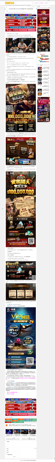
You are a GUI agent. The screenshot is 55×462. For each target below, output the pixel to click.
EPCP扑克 (15, 419)
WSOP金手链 (8, 422)
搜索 (38, 6)
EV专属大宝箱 (21, 419)
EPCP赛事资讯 (9, 5)
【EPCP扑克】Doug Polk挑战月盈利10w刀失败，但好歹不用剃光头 (45, 72)
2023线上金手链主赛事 (46, 54)
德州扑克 (44, 55)
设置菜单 (48, 0)
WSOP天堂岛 (27, 420)
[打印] (30, 7)
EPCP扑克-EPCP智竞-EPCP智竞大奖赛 (29, 460)
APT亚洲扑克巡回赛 (8, 419)
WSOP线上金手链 (34, 420)
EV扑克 (28, 419)
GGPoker (8, 420)
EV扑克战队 (34, 419)
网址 (7, 452)
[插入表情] (33, 448)
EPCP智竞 (25, 424)
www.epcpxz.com (13, 33)
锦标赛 (43, 61)
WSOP (21, 420)
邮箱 (7, 450)
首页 (6, 5)
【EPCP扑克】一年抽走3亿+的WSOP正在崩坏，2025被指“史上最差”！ (45, 79)
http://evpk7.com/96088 (27, 378)
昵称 (7, 448)
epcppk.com (14, 382)
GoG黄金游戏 (15, 420)
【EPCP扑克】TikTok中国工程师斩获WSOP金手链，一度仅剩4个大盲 (45, 86)
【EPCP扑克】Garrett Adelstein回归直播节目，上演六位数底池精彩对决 (45, 83)
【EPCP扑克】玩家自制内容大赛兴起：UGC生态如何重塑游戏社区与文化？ (45, 68)
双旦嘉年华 (15, 422)
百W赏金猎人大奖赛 (21, 422)
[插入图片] (35, 448)
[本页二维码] (54, 459)
